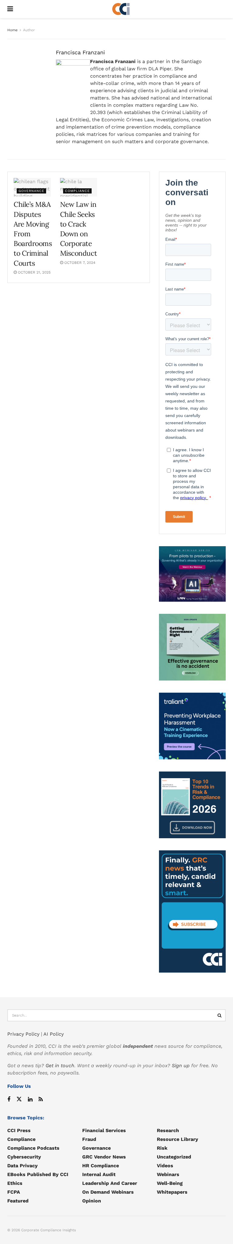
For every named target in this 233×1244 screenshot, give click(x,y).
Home (12, 30)
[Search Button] (220, 1015)
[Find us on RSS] (41, 1099)
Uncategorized (174, 1157)
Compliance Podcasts (33, 1148)
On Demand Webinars (108, 1192)
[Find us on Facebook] (8, 1099)
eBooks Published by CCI (37, 1174)
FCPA (13, 1192)
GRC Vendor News (104, 1157)
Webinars (168, 1174)
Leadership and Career (109, 1183)
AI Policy (53, 1034)
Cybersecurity (24, 1157)
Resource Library (177, 1139)
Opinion (91, 1201)
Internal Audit (99, 1174)
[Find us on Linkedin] (30, 1099)
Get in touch (60, 1065)
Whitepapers (172, 1192)
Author (29, 30)
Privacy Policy (23, 1034)
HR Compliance (100, 1165)
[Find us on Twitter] (19, 1099)
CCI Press (19, 1130)
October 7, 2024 (79, 263)
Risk (162, 1148)
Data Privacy (22, 1165)
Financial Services (104, 1130)
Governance (31, 191)
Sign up (181, 1065)
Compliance (77, 191)
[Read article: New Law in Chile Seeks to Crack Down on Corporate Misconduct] (78, 187)
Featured (18, 1201)
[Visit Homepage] (121, 9)
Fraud (89, 1139)
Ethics (14, 1183)
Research (168, 1130)
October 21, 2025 (34, 272)
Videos (165, 1165)
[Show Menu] (10, 9)
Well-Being (170, 1183)
